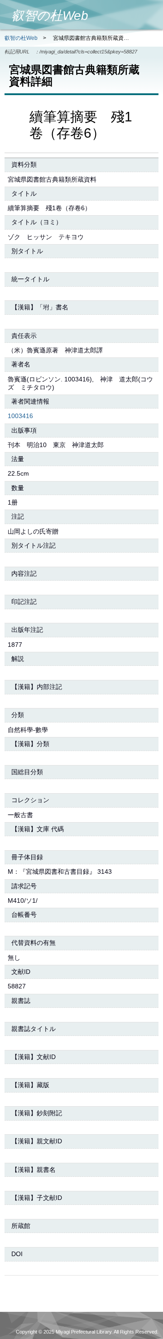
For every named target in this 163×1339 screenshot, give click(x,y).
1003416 (20, 415)
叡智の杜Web (21, 38)
